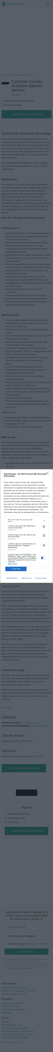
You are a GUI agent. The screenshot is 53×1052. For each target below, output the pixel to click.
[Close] (48, 474)
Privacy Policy (41, 578)
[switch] (43, 526)
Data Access (26, 578)
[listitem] (26, 520)
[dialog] (26, 526)
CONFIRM (16, 569)
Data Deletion (11, 578)
